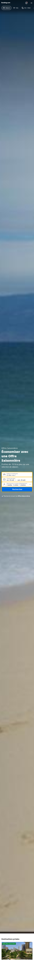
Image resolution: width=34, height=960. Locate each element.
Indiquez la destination (12, 473)
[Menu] (31, 3)
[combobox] (18, 475)
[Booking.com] (5, 2)
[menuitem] (6, 8)
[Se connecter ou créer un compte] (26, 3)
